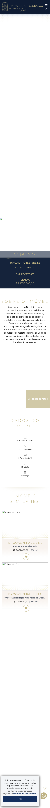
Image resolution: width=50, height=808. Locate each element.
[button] (47, 238)
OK (20, 799)
